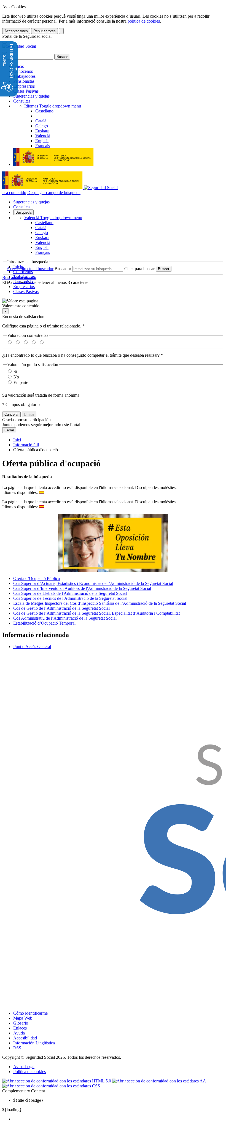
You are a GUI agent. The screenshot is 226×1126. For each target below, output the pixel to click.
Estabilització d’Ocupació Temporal (44, 623)
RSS (17, 1048)
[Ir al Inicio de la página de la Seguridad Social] (19, 46)
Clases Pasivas (26, 91)
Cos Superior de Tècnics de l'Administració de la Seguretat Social (70, 598)
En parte (21, 382)
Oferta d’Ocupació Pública (36, 578)
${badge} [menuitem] (28, 1100)
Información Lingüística (34, 1043)
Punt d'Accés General (32, 646)
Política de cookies (29, 1071)
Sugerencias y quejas (31, 96)
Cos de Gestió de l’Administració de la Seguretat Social (61, 608)
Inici (17, 439)
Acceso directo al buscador (30, 268)
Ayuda (19, 1033)
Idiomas (52, 106)
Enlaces (20, 1028)
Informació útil (26, 444)
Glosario (20, 1023)
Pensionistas (23, 81)
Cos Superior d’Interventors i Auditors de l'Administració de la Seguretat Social (82, 588)
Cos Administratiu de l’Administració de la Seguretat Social (65, 618)
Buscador (63, 268)
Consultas (21, 101)
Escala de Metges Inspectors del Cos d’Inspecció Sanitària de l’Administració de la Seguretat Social (99, 603)
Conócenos (23, 71)
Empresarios (24, 86)
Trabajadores (24, 76)
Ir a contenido (14, 192)
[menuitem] (118, 1119)
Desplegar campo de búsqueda (53, 192)
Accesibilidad (25, 1038)
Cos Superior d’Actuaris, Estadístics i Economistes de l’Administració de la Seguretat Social (93, 583)
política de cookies (144, 21)
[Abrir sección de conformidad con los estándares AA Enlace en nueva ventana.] (159, 1081)
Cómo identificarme (30, 1013)
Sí (15, 371)
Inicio (18, 66)
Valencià (53, 217)
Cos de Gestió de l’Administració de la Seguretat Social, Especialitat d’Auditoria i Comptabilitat (96, 613)
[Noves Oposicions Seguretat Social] (113, 543)
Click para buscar (139, 268)
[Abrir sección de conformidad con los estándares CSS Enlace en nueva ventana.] (51, 1086)
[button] (113, 303)
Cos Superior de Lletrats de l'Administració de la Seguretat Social (70, 593)
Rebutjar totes (44, 31)
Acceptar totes (16, 31)
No (16, 377)
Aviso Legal (23, 1066)
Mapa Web (22, 1018)
